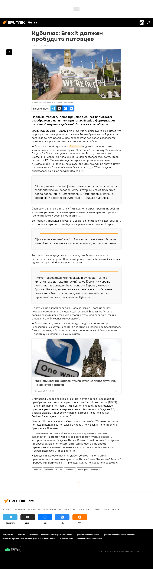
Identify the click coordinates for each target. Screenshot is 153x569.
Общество (49, 469)
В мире (59, 469)
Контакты (33, 534)
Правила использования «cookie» (119, 534)
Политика (37, 469)
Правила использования (87, 534)
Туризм (96, 509)
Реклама (21, 534)
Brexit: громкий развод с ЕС (89, 469)
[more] (117, 391)
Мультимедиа (111, 509)
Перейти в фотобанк (65, 102)
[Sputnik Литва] (14, 25)
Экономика (49, 509)
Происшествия (67, 509)
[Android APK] (12, 549)
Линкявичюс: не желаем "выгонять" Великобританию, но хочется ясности (76, 383)
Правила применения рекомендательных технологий (29, 538)
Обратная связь (66, 538)
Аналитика (70, 469)
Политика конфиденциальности (56, 534)
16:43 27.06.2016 (40, 45)
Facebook (75, 146)
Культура (84, 509)
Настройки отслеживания (89, 538)
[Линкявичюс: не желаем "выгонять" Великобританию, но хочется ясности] (76, 358)
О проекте (8, 534)
